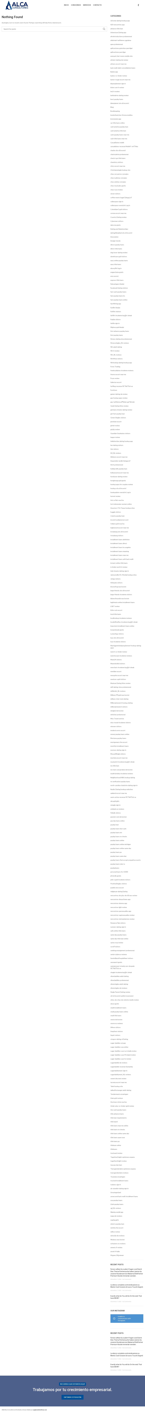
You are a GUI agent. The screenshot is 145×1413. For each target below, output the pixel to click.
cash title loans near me (118, 139)
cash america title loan (118, 131)
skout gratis (114, 1004)
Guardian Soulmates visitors (120, 433)
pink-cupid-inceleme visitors (120, 880)
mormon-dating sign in (118, 750)
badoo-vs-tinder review (118, 76)
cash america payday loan (119, 127)
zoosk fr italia (115, 1251)
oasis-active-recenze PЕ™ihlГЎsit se (123, 797)
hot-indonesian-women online (121, 504)
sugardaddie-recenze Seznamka (121, 1067)
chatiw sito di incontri (118, 150)
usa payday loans (116, 1200)
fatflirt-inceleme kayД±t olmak (121, 315)
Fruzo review (114, 378)
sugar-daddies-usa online (119, 1047)
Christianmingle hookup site (120, 170)
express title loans (116, 280)
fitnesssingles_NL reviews (119, 343)
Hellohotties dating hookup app (121, 441)
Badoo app (114, 72)
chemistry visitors (116, 162)
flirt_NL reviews (116, 355)
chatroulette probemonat (119, 154)
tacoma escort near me (118, 1082)
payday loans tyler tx (117, 864)
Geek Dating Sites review (119, 406)
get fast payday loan (117, 414)
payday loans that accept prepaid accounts (125, 860)
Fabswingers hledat (117, 284)
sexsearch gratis (116, 962)
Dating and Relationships (119, 229)
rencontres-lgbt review (118, 907)
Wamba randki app (116, 1212)
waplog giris (114, 1220)
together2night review (118, 1161)
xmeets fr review (116, 1247)
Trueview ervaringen (117, 1177)
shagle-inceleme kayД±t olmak (121, 972)
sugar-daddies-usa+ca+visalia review (123, 1051)
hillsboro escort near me (118, 457)
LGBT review (115, 606)
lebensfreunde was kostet (119, 598)
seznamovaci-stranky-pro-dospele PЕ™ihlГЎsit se (122, 967)
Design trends (115, 241)
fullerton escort (116, 382)
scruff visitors (115, 947)
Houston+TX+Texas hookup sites (122, 508)
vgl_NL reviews (115, 1208)
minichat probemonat (118, 715)
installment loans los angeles (120, 547)
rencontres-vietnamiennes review (122, 919)
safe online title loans (118, 931)
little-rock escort (116, 610)
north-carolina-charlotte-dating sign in (124, 785)
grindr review (115, 426)
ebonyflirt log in (116, 268)
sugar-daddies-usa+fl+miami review (123, 1055)
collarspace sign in (116, 201)
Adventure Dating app (118, 32)
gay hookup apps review (118, 398)
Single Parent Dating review (120, 992)
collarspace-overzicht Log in (120, 205)
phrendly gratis (115, 876)
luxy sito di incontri (117, 638)
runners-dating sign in (118, 927)
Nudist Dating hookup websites (121, 789)
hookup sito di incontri (118, 488)
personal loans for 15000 (119, 872)
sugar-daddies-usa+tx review (120, 1059)
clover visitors (115, 194)
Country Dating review (118, 217)
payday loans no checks (118, 836)
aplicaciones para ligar (118, 52)
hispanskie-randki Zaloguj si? (120, 461)
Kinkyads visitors (116, 583)
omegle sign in (115, 805)
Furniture (113, 390)
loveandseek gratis (117, 630)
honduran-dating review (118, 477)
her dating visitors (116, 445)
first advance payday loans (119, 331)
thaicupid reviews (116, 1098)
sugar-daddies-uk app (118, 1043)
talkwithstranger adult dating (120, 1090)
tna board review (116, 1153)
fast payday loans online (118, 300)
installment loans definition (120, 539)
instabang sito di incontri (119, 532)
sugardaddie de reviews (118, 1063)
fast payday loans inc (117, 296)
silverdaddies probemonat (119, 980)
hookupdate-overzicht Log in (120, 492)
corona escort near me (118, 213)
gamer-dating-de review (118, 394)
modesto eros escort (117, 730)
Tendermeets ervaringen (119, 1094)
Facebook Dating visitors (119, 288)
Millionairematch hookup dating (121, 703)
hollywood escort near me (119, 473)
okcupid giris (114, 801)
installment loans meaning (119, 551)
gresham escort (116, 422)
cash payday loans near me (119, 135)
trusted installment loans (119, 1181)
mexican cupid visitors (118, 679)
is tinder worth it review (118, 567)
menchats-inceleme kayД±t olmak (122, 667)
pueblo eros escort (117, 888)
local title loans (115, 614)
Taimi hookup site (116, 1086)
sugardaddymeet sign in (118, 1071)
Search (104, 29)
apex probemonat (116, 44)
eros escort (114, 276)
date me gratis (115, 225)
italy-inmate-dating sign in (119, 571)
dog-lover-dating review (118, 252)
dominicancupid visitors (118, 256)
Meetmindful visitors (117, 664)
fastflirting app (115, 304)
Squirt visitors (115, 1035)
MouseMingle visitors (118, 754)
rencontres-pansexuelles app (120, 911)
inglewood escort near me (119, 528)
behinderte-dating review (119, 95)
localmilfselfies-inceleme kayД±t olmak (124, 622)
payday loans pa (116, 852)
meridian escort (115, 671)
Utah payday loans (116, 1204)
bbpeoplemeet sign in (118, 84)
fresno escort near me (118, 374)
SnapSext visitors (116, 1031)
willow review (115, 1232)
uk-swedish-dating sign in (119, 1188)
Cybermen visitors (116, 221)
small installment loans (118, 1008)
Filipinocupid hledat (117, 327)
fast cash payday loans (118, 292)
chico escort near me (117, 166)
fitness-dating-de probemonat (121, 339)
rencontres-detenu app (118, 903)
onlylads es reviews (117, 809)
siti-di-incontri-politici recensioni (121, 996)
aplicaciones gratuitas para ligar (121, 48)
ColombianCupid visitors (119, 209)
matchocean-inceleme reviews (121, 656)
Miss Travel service (117, 719)
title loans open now (117, 1137)
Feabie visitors (115, 319)
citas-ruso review (116, 190)
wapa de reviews (116, 1216)
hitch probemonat (116, 465)
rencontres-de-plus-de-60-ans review (123, 895)
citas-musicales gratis (118, 186)
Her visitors (114, 449)
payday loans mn (116, 832)
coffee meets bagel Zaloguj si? (121, 197)
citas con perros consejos (119, 174)
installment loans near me (119, 555)
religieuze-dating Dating (118, 891)
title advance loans (117, 1114)
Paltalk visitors (115, 813)
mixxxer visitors (115, 726)
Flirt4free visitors (116, 359)
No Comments (126, 1279)
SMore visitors (115, 1027)
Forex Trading (115, 367)
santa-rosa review (116, 943)
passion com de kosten (118, 817)
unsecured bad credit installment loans (124, 1196)
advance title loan (116, 29)
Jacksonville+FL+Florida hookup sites (123, 575)
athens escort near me (118, 64)
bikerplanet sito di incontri (119, 103)
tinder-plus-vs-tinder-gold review (122, 1106)
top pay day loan (116, 1165)
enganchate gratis (116, 272)
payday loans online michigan (120, 844)
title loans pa (115, 1141)
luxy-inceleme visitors (118, 642)
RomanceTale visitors (118, 923)
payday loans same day (118, 856)
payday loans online (117, 840)
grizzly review (115, 429)
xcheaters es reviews (118, 1244)
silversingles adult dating (119, 984)
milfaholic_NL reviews (118, 691)
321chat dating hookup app (120, 21)
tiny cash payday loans (118, 1110)
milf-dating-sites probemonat (120, 687)
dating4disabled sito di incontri (121, 233)
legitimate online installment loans (122, 602)
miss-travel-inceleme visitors (120, 722)
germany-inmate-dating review (121, 410)
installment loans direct (118, 543)
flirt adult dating (116, 347)
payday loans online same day (120, 848)
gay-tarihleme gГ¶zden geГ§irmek (122, 402)
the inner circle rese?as (118, 1102)
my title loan (114, 766)
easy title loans (115, 264)
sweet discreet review (118, 1078)
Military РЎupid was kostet (119, 695)
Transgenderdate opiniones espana (123, 1169)
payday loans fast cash (118, 829)
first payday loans (116, 335)
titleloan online (115, 1145)
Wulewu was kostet (117, 1240)
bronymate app (115, 119)
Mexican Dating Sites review (120, 683)
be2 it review (115, 91)
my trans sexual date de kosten (121, 770)
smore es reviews (116, 1023)
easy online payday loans (119, 260)
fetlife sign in (115, 323)
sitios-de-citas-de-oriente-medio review (124, 1000)
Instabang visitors (116, 535)
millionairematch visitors (118, 707)
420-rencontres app (117, 25)
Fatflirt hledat (115, 308)
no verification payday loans (120, 781)
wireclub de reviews (117, 1236)
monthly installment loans (119, 746)
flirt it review (115, 351)
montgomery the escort (118, 742)
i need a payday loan (117, 516)
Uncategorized (115, 1192)
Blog (112, 107)
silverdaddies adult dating (119, 976)
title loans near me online (119, 1126)
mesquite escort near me (119, 675)
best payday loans (116, 99)
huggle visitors (115, 512)
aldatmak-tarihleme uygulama (120, 40)
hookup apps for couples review (121, 484)
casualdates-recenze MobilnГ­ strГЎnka (124, 146)
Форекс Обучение (117, 1255)
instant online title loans (119, 563)
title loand (114, 1122)
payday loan (114, 825)
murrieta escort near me (118, 758)
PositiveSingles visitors (118, 884)
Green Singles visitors (118, 418)
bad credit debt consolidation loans (122, 68)
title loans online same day (119, 1133)
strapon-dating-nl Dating (119, 1039)
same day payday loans (118, 935)
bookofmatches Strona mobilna (121, 115)
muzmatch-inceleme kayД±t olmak (122, 762)
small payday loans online (119, 1012)
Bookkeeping (115, 111)
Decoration (114, 237)
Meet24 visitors (116, 660)
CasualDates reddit (117, 142)
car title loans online (117, 123)
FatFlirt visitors (115, 311)
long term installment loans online (122, 626)
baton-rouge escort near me (120, 80)
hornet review (115, 496)
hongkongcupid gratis (118, 480)
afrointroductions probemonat (121, 36)
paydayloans (114, 868)
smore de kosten (116, 1019)
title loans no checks (117, 1129)
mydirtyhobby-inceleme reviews (121, 773)
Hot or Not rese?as (117, 500)
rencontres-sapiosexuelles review (122, 915)
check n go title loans (117, 158)
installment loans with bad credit (121, 559)
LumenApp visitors (117, 634)
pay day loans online (117, 821)
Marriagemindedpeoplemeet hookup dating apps (125, 647)
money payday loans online (119, 734)
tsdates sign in (115, 1185)
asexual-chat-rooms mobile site (121, 56)
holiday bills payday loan (118, 469)
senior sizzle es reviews (118, 954)
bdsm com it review (117, 87)
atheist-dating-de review (119, 60)
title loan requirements (118, 1118)
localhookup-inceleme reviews (121, 618)
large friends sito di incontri (120, 590)
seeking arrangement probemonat (122, 950)
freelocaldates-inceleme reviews (121, 370)
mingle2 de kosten (116, 711)
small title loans (115, 1015)
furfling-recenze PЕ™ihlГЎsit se (121, 386)
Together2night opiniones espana (122, 1157)
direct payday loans (117, 245)
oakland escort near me (118, 793)
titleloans (113, 1149)
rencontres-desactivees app (120, 899)
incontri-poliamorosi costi (119, 520)
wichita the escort (116, 1228)
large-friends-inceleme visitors (121, 594)
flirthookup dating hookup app (121, 363)
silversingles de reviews (118, 988)
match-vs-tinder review (118, 652)
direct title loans (116, 249)
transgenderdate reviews (119, 1173)
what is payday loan (117, 1224)
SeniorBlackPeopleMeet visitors (121, 958)
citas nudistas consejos (118, 178)
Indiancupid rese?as (117, 524)
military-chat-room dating (119, 699)
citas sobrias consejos (118, 182)
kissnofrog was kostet (118, 587)
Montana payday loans (118, 738)
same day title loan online (119, 939)
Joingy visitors (115, 579)
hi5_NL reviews (115, 453)
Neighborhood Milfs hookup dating (122, 777)
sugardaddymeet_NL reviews (120, 1074)
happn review (115, 437)
